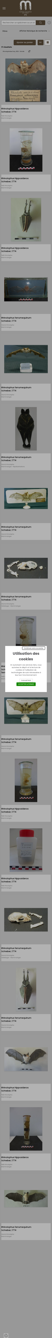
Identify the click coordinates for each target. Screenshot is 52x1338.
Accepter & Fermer (26, 684)
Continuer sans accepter (33, 648)
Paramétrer (26, 680)
